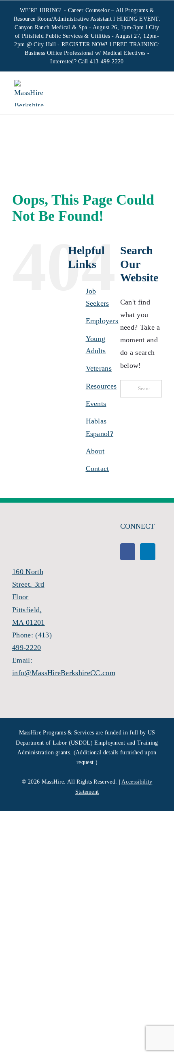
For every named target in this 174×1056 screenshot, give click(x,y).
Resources (101, 386)
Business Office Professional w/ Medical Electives (85, 53)
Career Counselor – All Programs (108, 10)
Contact (97, 468)
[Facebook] (127, 551)
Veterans (99, 368)
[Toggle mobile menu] (153, 94)
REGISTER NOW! (85, 44)
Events (96, 404)
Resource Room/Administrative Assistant (63, 19)
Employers (102, 321)
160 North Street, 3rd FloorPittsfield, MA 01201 (28, 597)
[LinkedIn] (147, 551)
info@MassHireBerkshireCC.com (63, 673)
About (95, 451)
